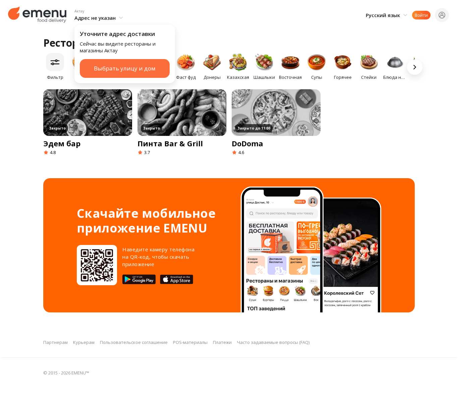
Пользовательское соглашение (134, 342)
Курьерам (84, 342)
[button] (99, 15)
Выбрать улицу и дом (125, 68)
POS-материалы (190, 342)
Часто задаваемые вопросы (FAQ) (273, 342)
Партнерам (55, 342)
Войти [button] (421, 15)
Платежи (222, 342)
